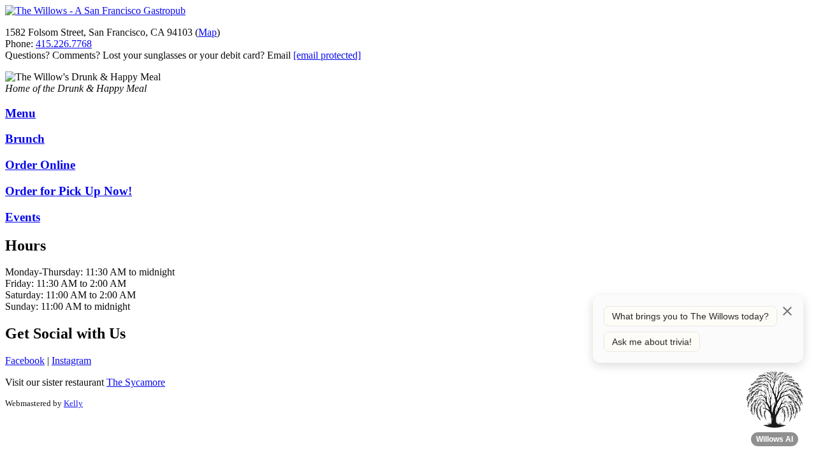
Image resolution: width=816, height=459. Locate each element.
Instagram (71, 360)
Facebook (25, 360)
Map (207, 32)
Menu (20, 113)
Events (22, 217)
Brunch (25, 138)
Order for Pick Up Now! (68, 191)
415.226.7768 (64, 43)
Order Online (40, 164)
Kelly (73, 403)
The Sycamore (135, 382)
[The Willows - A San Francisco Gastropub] (95, 10)
